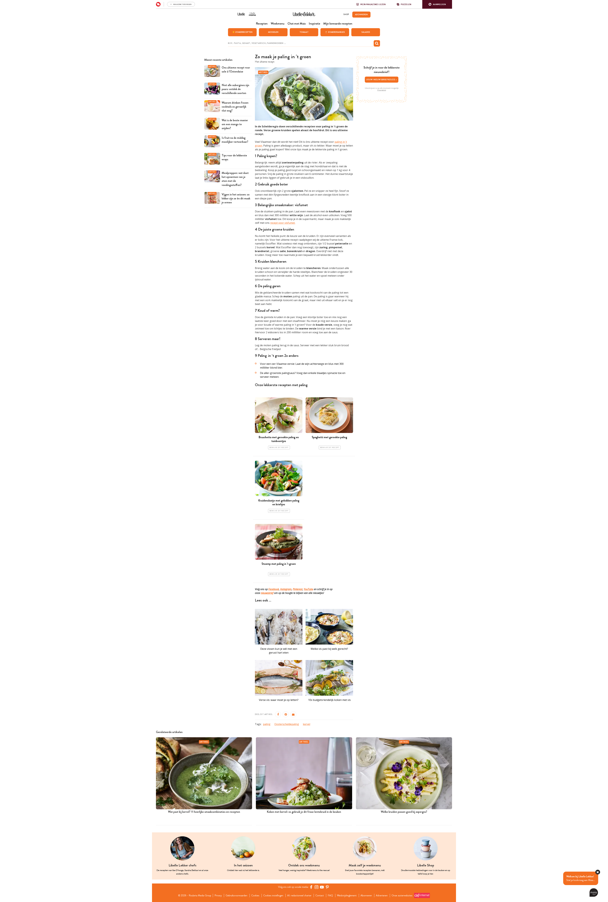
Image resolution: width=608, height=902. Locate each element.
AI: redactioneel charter (299, 895)
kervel (306, 724)
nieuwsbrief (267, 593)
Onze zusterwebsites (402, 895)
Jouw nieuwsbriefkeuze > (381, 79)
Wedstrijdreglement (347, 895)
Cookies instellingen (273, 895)
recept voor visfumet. (282, 223)
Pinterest (297, 589)
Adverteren (382, 895)
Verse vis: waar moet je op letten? (278, 700)
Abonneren (366, 895)
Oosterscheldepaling (286, 724)
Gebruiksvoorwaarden (236, 895)
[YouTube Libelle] (322, 887)
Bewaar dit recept (278, 447)
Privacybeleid (381, 90)
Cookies (255, 895)
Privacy (218, 895)
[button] (437, 4)
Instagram (285, 589)
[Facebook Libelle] (311, 887)
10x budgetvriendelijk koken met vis (329, 700)
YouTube (308, 589)
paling (266, 724)
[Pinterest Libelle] (327, 887)
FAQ (330, 895)
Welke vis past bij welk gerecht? (329, 649)
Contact (319, 895)
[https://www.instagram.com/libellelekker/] (316, 887)
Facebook (273, 589)
